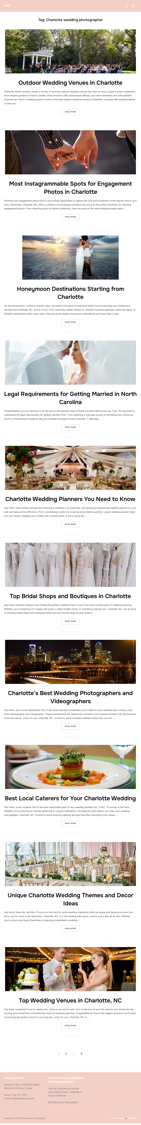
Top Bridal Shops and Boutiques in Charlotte (70, 596)
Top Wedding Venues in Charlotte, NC (70, 1000)
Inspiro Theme (117, 1118)
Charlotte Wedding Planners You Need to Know (70, 499)
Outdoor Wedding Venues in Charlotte (70, 82)
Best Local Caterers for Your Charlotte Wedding (70, 798)
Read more (72, 112)
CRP (7, 6)
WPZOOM (132, 1118)
